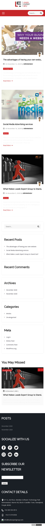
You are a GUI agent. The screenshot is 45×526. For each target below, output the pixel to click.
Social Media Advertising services (18, 124)
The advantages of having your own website (22, 60)
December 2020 (11, 290)
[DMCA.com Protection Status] (36, 525)
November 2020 (11, 294)
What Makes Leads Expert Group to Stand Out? (22, 189)
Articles (6, 133)
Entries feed (10, 341)
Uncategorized (8, 69)
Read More (7, 81)
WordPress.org (11, 348)
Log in (8, 337)
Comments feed (11, 345)
